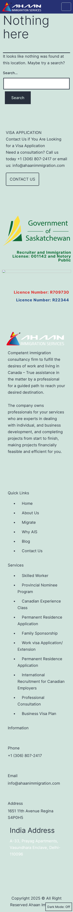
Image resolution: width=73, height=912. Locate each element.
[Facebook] (13, 463)
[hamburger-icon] (66, 7)
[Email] (12, 767)
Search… (10, 73)
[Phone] (12, 739)
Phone (14, 748)
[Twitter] (25, 463)
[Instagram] (38, 463)
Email (13, 775)
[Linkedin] (51, 463)
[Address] (12, 794)
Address (15, 803)
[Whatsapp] (13, 475)
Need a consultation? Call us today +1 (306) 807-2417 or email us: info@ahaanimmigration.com (36, 159)
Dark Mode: (55, 907)
